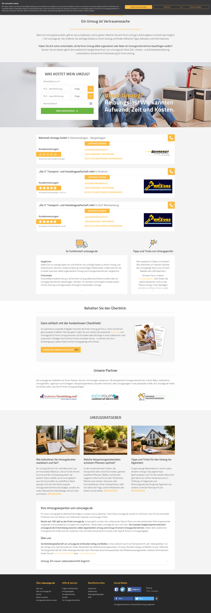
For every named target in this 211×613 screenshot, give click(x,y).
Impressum (92, 588)
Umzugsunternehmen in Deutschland (127, 604)
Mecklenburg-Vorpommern (95, 29)
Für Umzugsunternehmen (71, 600)
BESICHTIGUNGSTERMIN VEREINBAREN (103, 158)
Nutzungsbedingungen (96, 594)
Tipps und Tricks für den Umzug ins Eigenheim (151, 461)
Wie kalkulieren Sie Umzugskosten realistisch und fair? (56, 461)
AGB (89, 597)
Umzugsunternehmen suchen (46, 600)
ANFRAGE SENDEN (97, 143)
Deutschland (75, 29)
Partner (39, 594)
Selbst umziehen (42, 597)
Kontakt (65, 597)
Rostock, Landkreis (118, 29)
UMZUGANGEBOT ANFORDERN (99, 154)
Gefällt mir (136, 589)
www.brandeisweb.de (64, 553)
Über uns (39, 588)
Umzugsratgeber (145, 278)
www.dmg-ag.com (87, 553)
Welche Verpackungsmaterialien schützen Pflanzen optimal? (102, 461)
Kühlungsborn (135, 29)
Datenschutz (92, 591)
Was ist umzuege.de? (43, 591)
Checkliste (115, 332)
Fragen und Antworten (70, 588)
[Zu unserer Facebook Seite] (116, 589)
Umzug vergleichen (148, 604)
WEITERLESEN (54, 494)
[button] (123, 598)
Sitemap (149, 588)
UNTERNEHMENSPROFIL (96, 149)
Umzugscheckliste (68, 594)
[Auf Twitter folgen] (122, 589)
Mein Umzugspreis (67, 110)
